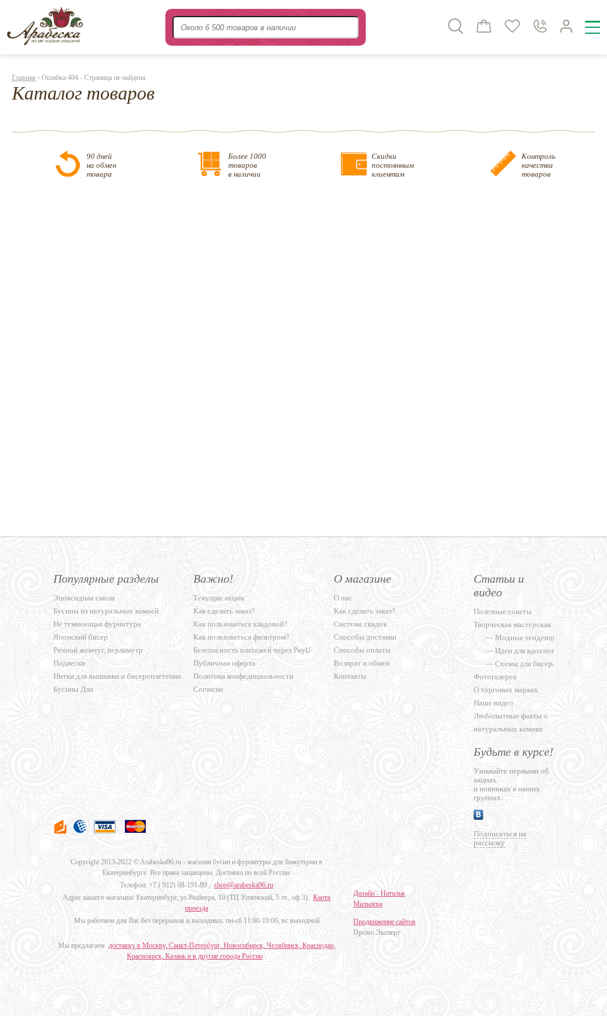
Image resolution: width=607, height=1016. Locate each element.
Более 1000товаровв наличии (247, 165)
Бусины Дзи (73, 689)
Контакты (350, 676)
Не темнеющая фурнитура (97, 623)
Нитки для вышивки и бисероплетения (117, 676)
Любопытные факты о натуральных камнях (511, 722)
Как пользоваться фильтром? (241, 636)
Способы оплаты (362, 650)
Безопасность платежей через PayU (252, 650)
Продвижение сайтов (384, 922)
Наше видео (493, 702)
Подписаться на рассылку (500, 838)
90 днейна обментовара (101, 165)
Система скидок (360, 623)
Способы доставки (365, 636)
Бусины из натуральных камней (106, 610)
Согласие (208, 689)
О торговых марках (506, 689)
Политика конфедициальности (243, 676)
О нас (343, 597)
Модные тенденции (528, 637)
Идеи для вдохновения (532, 650)
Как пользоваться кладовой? (240, 623)
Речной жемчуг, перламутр (98, 650)
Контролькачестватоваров (538, 165)
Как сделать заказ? (224, 610)
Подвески (69, 663)
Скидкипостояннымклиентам (393, 165)
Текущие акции (218, 597)
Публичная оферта (224, 663)
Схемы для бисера (525, 663)
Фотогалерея (495, 676)
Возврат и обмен (361, 663)
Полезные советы (503, 611)
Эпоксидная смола (84, 597)
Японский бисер (80, 636)
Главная (24, 78)
